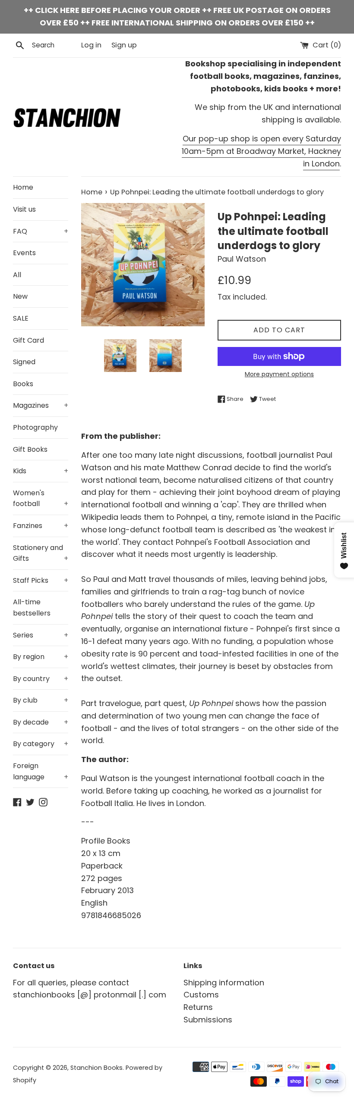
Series (40, 635)
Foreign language (40, 771)
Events (24, 253)
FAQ (40, 231)
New (20, 296)
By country (40, 679)
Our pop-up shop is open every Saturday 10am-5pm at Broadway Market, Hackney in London (261, 151)
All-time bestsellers (32, 607)
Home (23, 187)
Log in (91, 45)
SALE (20, 318)
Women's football (40, 498)
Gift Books (30, 449)
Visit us (24, 209)
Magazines (40, 405)
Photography (35, 427)
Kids (40, 471)
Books (23, 384)
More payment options (279, 374)
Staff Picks (40, 580)
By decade (40, 722)
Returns (198, 1007)
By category (40, 744)
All (17, 275)
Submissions (207, 1019)
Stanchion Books (96, 1067)
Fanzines (40, 526)
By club (40, 700)
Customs (201, 994)
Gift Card (28, 340)
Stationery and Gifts (40, 553)
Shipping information (223, 982)
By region (40, 657)
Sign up (124, 45)
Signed (24, 362)
